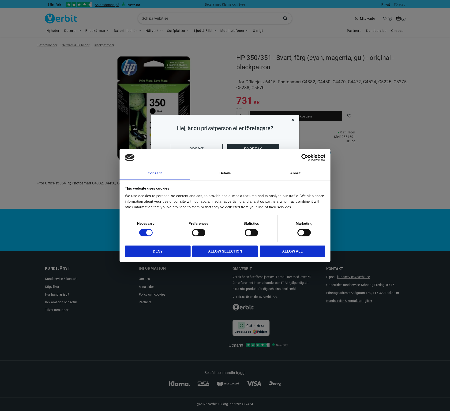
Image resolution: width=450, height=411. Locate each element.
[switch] (198, 232)
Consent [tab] (155, 173)
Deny (158, 251)
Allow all (292, 251)
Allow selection (225, 251)
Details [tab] (225, 173)
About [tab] (295, 173)
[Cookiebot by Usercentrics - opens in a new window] (304, 157)
